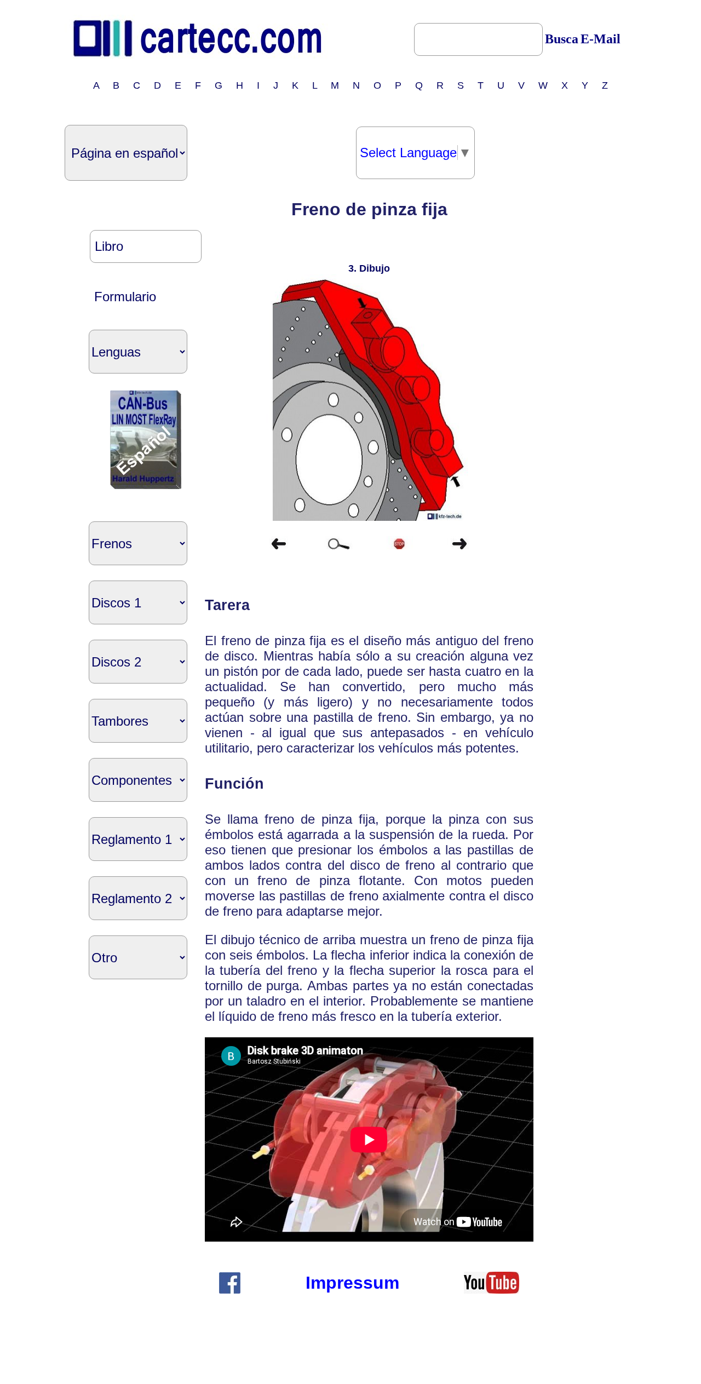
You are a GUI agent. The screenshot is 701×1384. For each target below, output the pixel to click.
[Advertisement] (579, 363)
